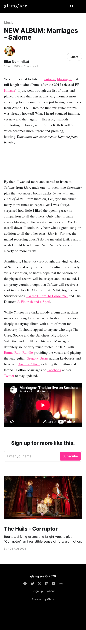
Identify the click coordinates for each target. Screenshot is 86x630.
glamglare (15, 6)
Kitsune (9, 90)
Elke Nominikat (16, 62)
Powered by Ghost (43, 599)
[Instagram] (61, 583)
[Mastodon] (46, 583)
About (51, 591)
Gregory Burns (37, 358)
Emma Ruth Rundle (18, 352)
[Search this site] (72, 6)
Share (74, 56)
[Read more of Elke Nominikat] (9, 51)
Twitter (9, 375)
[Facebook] (25, 583)
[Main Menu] (80, 6)
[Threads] (39, 583)
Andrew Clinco (29, 364)
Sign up (38, 591)
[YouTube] (53, 583)
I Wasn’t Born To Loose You (47, 295)
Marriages (64, 78)
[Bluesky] (32, 583)
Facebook (54, 369)
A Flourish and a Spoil (33, 301)
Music (8, 22)
